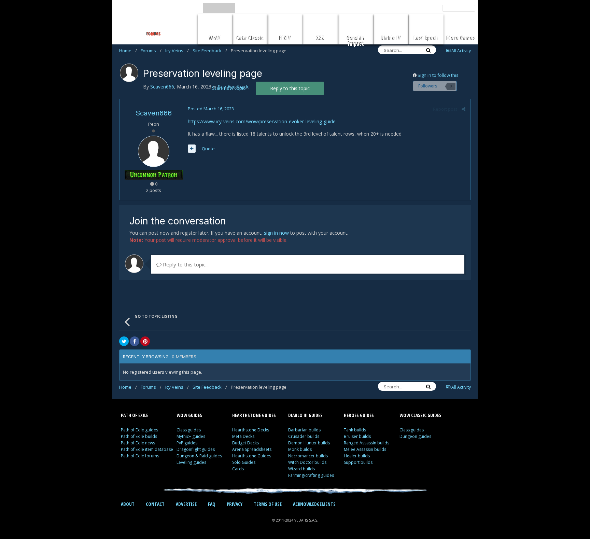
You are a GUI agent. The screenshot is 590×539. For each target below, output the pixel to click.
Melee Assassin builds (365, 449)
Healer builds (357, 456)
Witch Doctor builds (307, 462)
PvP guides (187, 443)
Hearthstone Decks (250, 430)
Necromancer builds (308, 456)
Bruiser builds (357, 436)
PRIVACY (234, 504)
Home (128, 50)
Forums (151, 50)
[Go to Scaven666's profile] (129, 73)
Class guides (189, 430)
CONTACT (155, 504)
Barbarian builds (304, 430)
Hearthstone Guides (251, 456)
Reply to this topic (290, 88)
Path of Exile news (138, 443)
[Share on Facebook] (134, 341)
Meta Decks (243, 436)
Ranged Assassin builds (366, 443)
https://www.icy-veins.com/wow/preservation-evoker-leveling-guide (262, 121)
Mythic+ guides (191, 436)
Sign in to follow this (438, 75)
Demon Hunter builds (309, 443)
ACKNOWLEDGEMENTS (314, 504)
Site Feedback (210, 50)
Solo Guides (243, 462)
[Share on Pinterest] (145, 341)
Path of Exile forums (140, 456)
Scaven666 (154, 113)
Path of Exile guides (139, 430)
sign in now (276, 233)
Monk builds (300, 449)
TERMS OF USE (268, 504)
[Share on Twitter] (124, 341)
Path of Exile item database (147, 449)
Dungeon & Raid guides (199, 456)
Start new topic (228, 88)
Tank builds (355, 430)
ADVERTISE (186, 504)
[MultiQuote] (192, 148)
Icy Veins (177, 50)
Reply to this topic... (185, 264)
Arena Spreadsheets (251, 449)
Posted (211, 109)
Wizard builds (301, 469)
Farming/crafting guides (311, 475)
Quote (208, 149)
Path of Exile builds (139, 436)
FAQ (211, 504)
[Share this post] (463, 109)
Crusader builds (303, 436)
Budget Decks (245, 443)
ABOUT (128, 504)
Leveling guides (191, 462)
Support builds (358, 462)
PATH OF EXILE (134, 415)
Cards (238, 469)
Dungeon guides (415, 436)
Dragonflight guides (196, 449)
